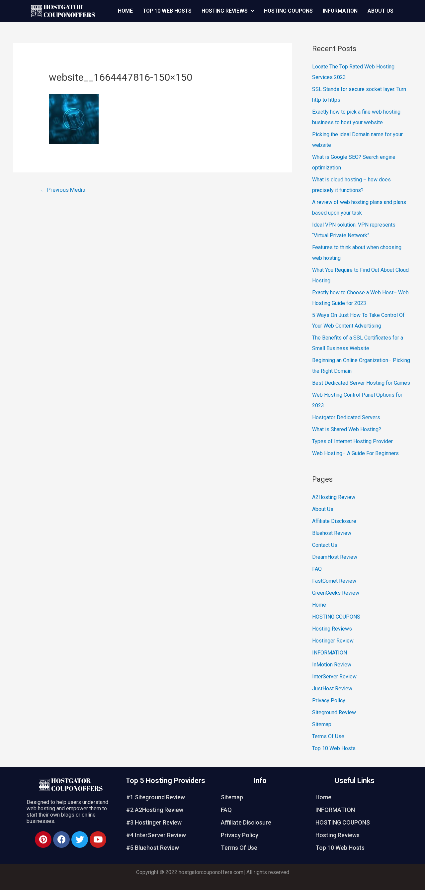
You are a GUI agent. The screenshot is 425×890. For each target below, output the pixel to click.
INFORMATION (340, 11)
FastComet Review (334, 581)
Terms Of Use (328, 736)
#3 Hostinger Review (154, 822)
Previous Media (62, 189)
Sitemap (321, 724)
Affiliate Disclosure (334, 521)
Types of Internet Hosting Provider (352, 441)
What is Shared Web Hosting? (346, 429)
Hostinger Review (333, 641)
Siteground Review (334, 712)
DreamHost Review (334, 557)
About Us (380, 11)
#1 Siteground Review (155, 797)
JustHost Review (332, 688)
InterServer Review (334, 676)
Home (125, 11)
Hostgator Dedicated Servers (346, 417)
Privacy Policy (328, 700)
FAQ (317, 569)
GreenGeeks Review (335, 593)
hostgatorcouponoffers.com (211, 872)
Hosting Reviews (225, 11)
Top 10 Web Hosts (167, 11)
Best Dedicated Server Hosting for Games (361, 383)
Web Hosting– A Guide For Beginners (355, 453)
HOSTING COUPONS (288, 11)
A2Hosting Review (333, 497)
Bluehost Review (331, 533)
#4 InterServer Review (156, 835)
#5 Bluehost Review (152, 847)
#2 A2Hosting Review (154, 809)
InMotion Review (331, 664)
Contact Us (324, 545)
